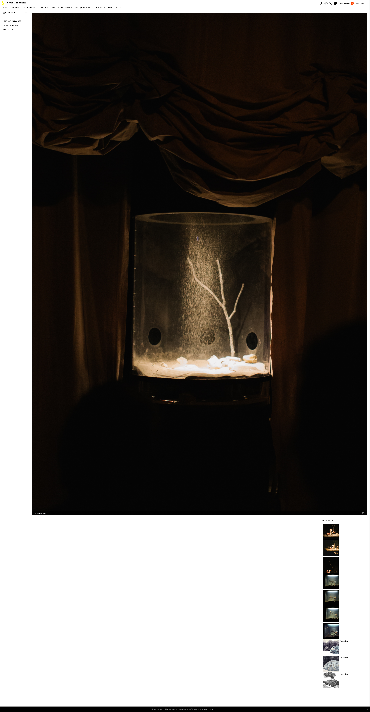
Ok (216, 709)
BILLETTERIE (359, 3)
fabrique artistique (83, 8)
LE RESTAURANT (344, 3)
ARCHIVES (8, 29)
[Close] (367, 3)
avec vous (15, 8)
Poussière (344, 641)
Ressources (11, 13)
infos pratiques (114, 8)
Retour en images (12, 21)
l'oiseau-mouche (28, 8)
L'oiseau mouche (12, 25)
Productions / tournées (62, 8)
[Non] (368, 709)
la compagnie (44, 8)
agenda (5, 8)
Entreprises (100, 8)
